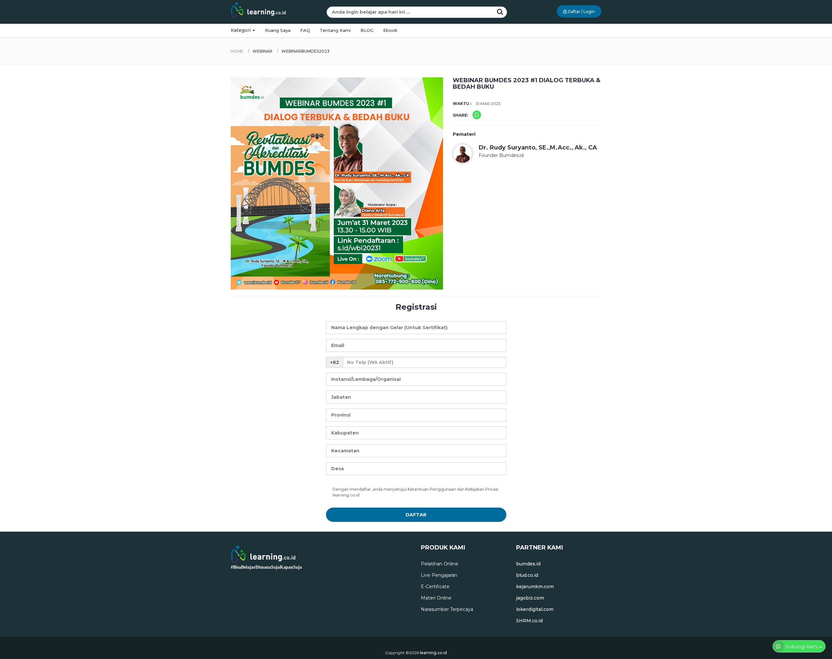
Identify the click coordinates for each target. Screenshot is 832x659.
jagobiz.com (530, 598)
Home (237, 51)
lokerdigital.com (534, 609)
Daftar (416, 515)
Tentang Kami (335, 30)
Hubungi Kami (801, 647)
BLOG (366, 30)
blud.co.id (527, 575)
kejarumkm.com (535, 586)
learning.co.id (345, 495)
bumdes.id (528, 564)
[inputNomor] (424, 362)
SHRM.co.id (529, 621)
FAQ (305, 30)
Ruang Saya (278, 30)
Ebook (390, 30)
